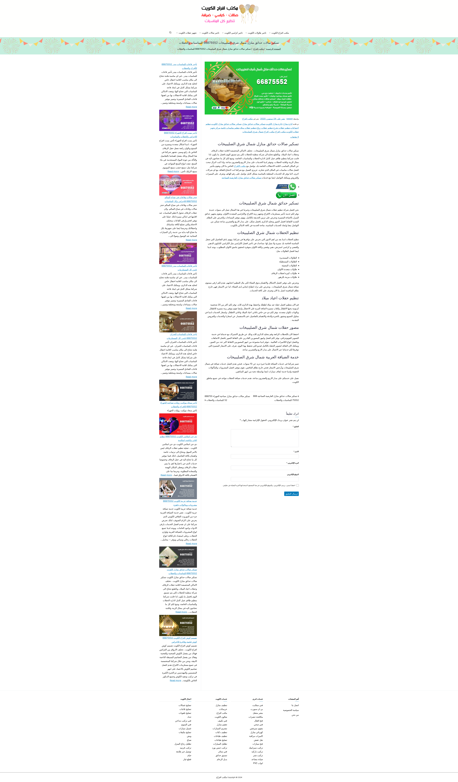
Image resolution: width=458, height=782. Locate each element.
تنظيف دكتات (221, 732)
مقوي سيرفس (256, 728)
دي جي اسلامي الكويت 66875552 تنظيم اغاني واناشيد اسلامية (178, 438)
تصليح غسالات (185, 705)
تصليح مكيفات (185, 732)
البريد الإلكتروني (292, 463)
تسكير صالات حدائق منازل (253, 124)
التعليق (296, 426)
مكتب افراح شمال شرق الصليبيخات (258, 131)
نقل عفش (258, 740)
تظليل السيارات (220, 744)
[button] (270, 33)
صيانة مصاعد (257, 759)
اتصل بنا (295, 705)
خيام (189, 755)
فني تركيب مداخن (183, 720)
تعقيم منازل (222, 724)
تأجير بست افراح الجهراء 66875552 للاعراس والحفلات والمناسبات (180, 135)
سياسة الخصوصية (291, 710)
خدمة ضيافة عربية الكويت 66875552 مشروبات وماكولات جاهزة (180, 503)
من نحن (295, 715)
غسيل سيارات (185, 728)
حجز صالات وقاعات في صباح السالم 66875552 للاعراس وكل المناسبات (181, 199)
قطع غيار (187, 759)
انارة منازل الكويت (274, 124)
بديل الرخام (222, 759)
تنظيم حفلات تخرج (281, 128)
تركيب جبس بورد (219, 747)
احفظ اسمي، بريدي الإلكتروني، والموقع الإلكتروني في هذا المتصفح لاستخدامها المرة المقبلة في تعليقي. (259, 485)
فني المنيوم (186, 724)
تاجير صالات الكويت (210, 33)
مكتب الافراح (240, 166)
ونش (189, 736)
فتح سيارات (257, 744)
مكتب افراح (247, 118)
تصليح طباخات (220, 740)
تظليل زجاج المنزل (182, 744)
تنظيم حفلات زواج (265, 128)
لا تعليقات (294, 137)
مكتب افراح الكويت (280, 33)
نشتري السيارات (220, 728)
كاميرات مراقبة (256, 736)
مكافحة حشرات (256, 717)
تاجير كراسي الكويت (233, 33)
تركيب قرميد (185, 747)
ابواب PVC (258, 763)
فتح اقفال (258, 720)
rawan (289, 118)
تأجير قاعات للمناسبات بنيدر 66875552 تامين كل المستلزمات (179, 268)
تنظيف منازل (221, 705)
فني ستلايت (257, 705)
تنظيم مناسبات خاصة (230, 128)
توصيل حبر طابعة (183, 751)
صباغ (189, 740)
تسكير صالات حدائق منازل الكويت (226, 124)
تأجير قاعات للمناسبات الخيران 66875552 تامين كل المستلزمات (182, 336)
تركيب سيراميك (256, 747)
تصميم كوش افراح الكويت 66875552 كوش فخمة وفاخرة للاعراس (180, 640)
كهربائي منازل (256, 732)
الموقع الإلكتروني (293, 474)
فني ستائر (222, 751)
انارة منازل (287, 124)
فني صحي (258, 724)
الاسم (296, 451)
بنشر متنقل (258, 713)
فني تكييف (222, 720)
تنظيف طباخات (220, 736)
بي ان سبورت (257, 709)
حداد (189, 717)
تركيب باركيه (257, 751)
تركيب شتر (258, 755)
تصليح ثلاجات (185, 709)
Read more (191, 106)
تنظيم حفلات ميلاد (248, 128)
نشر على (272, 118)
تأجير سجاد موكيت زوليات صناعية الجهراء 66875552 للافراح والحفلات (178, 404)
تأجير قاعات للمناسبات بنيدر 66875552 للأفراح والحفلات (179, 66)
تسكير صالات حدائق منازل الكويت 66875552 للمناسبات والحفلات (182, 571)
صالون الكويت (221, 717)
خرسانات (223, 709)
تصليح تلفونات (185, 713)
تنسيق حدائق (221, 755)
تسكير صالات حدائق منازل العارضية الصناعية (242, 177)
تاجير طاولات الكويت (257, 33)
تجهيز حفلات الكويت (188, 33)
